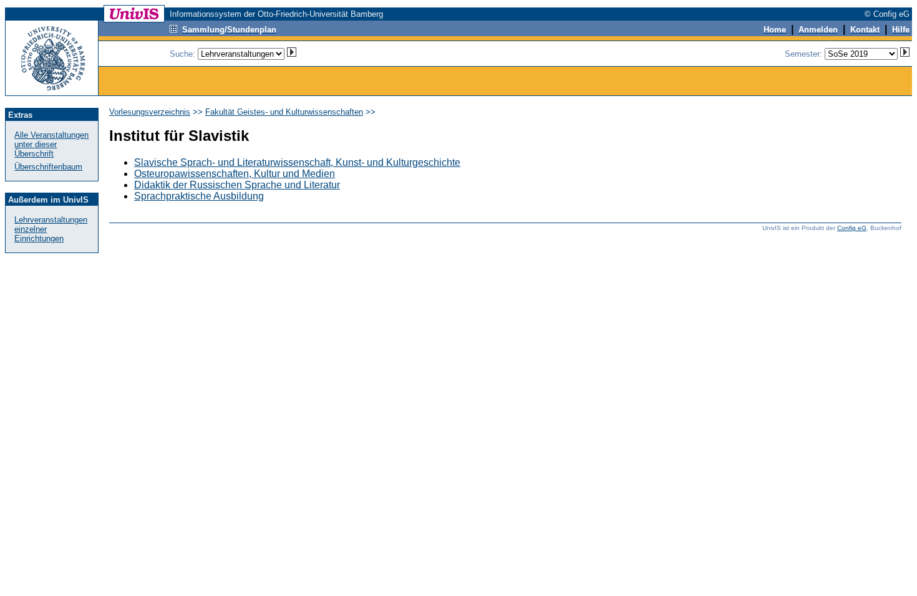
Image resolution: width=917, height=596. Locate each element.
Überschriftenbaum (48, 166)
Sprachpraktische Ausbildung (199, 196)
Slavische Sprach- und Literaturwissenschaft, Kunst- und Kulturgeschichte (297, 162)
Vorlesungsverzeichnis (149, 112)
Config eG (851, 227)
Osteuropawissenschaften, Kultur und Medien (234, 173)
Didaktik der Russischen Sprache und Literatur (237, 185)
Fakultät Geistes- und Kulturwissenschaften (284, 112)
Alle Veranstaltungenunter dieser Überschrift (51, 144)
